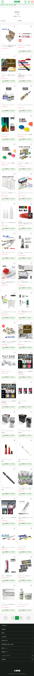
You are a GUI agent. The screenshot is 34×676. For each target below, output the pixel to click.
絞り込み (3, 20)
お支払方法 (4, 636)
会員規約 (3, 629)
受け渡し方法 (4, 640)
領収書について (5, 651)
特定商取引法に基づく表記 (7, 644)
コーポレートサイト (6, 655)
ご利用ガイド (4, 625)
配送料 (3, 633)
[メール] (32, 2)
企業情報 (3, 659)
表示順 (19, 20)
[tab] (8, 21)
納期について (4, 648)
